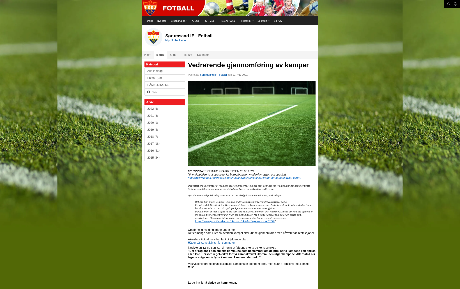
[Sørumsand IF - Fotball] (230, 8)
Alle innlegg (155, 70)
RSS (153, 91)
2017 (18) (153, 143)
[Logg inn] (455, 4)
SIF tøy (278, 20)
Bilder (173, 54)
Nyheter (161, 20)
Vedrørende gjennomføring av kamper (248, 65)
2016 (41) (153, 150)
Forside (149, 20)
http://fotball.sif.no (176, 40)
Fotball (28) (154, 77)
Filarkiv (187, 54)
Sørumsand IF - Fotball (213, 74)
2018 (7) (152, 136)
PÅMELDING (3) (158, 84)
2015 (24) (153, 157)
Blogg (160, 54)
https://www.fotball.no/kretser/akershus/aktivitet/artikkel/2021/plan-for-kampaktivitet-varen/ (244, 177)
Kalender (203, 54)
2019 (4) (152, 129)
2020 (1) (152, 122)
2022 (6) (152, 108)
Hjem (147, 54)
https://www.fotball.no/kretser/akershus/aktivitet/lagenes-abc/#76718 (235, 221)
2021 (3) (152, 115)
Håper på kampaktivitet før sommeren (212, 242)
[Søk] (449, 4)
